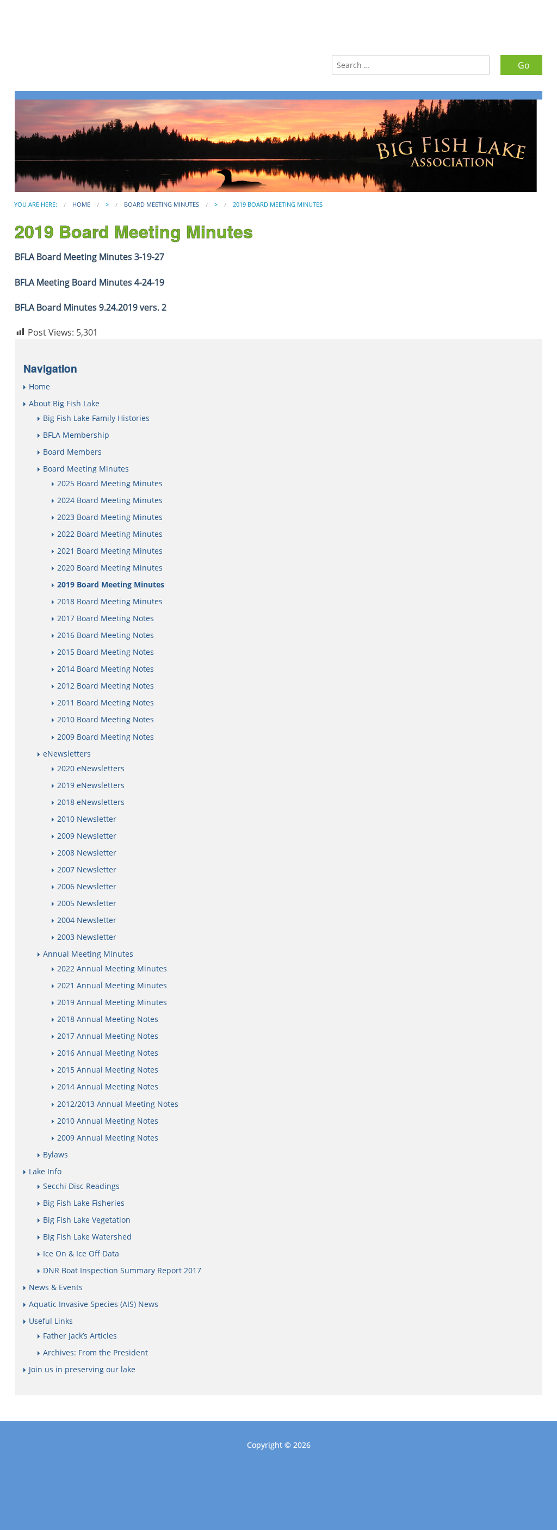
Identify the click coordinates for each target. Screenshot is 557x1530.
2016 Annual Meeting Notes (107, 1053)
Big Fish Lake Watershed (87, 1236)
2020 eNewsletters (91, 768)
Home (81, 204)
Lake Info (45, 1171)
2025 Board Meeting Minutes (110, 483)
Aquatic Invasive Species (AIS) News (93, 1304)
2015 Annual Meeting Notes (107, 1069)
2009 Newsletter (86, 836)
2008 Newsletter (86, 852)
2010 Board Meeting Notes (105, 719)
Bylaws (55, 1154)
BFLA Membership (76, 435)
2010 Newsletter (86, 819)
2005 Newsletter (86, 903)
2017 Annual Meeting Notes (107, 1036)
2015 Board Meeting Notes (105, 652)
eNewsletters (67, 753)
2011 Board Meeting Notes (105, 702)
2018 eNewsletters (91, 802)
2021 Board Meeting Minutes (110, 551)
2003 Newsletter (86, 937)
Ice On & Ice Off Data (81, 1253)
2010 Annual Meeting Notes (107, 1121)
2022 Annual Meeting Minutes (112, 968)
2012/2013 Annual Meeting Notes (117, 1104)
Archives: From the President (95, 1352)
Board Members (72, 452)
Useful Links (51, 1321)
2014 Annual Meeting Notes (107, 1086)
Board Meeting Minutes (161, 204)
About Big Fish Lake (64, 403)
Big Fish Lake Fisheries (84, 1203)
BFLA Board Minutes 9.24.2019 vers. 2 (90, 307)
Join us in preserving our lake (82, 1369)
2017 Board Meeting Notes (105, 618)
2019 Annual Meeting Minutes (112, 1002)
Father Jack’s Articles (80, 1335)
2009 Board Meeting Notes (105, 737)
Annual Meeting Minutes (88, 954)
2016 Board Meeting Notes (105, 635)
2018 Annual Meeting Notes (107, 1019)
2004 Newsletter (86, 920)
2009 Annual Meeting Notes (107, 1137)
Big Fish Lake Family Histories (96, 418)
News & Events (56, 1287)
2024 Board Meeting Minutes (110, 500)
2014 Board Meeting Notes (105, 669)
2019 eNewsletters (91, 785)
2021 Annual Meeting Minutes (112, 985)
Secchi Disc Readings (81, 1186)
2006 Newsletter (86, 886)
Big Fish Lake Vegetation (87, 1220)
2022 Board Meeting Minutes (110, 534)
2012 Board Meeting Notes (105, 685)
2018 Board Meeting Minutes (110, 601)
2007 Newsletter (86, 869)
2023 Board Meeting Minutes (110, 517)
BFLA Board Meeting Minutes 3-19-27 (89, 257)
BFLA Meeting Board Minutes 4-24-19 (89, 282)
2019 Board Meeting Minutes (110, 584)
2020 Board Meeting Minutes (110, 567)
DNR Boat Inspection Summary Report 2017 (122, 1270)
